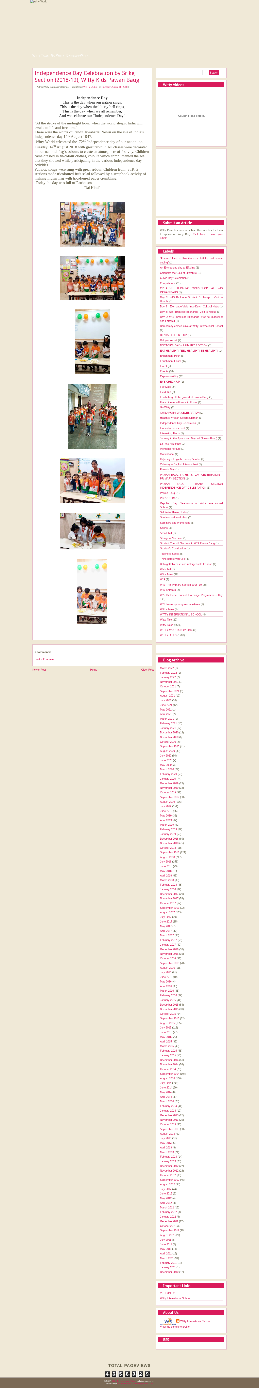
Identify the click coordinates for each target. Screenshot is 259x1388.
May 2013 (166, 1142)
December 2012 (169, 1166)
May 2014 (166, 1092)
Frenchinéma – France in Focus (179, 402)
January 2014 (168, 1110)
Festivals (166, 386)
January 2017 (168, 944)
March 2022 (167, 668)
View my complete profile (175, 1326)
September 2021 (169, 691)
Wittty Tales (167, 609)
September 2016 (169, 963)
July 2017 (165, 916)
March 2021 (167, 718)
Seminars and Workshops (175, 522)
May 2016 (166, 981)
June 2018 (166, 866)
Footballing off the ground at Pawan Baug (184, 397)
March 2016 (167, 990)
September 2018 (169, 852)
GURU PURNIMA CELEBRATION (180, 412)
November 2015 (169, 1009)
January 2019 (168, 834)
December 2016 (169, 949)
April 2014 (166, 1096)
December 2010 (169, 1271)
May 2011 (165, 1248)
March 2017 (167, 935)
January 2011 (168, 1267)
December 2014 (169, 1060)
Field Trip (166, 392)
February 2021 (168, 723)
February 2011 (168, 1262)
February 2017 (168, 940)
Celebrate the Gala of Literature (178, 272)
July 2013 (165, 1138)
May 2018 (166, 870)
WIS (163, 579)
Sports (164, 527)
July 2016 (165, 972)
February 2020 (168, 774)
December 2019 (169, 783)
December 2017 (169, 894)
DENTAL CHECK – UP (174, 335)
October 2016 (168, 958)
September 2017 (169, 907)
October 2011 (168, 1225)
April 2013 (166, 1147)
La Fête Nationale (171, 443)
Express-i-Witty (77, 55)
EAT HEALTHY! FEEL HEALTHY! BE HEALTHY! (189, 350)
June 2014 (166, 1087)
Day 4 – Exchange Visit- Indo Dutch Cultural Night (190, 306)
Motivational (167, 454)
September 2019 (169, 797)
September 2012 (169, 1179)
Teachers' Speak (170, 553)
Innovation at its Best (173, 428)
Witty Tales (40, 55)
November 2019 (169, 787)
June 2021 (166, 704)
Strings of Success (171, 538)
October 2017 (168, 903)
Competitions (168, 283)
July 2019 (165, 806)
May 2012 (166, 1198)
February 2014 (168, 1106)
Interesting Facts (170, 433)
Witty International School (175, 1298)
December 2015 (169, 1004)
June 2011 (166, 1244)
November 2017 (169, 898)
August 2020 (167, 750)
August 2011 (167, 1235)
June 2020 (166, 760)
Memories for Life (170, 448)
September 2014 (169, 1073)
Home (93, 669)
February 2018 (168, 884)
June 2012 (166, 1193)
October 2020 (168, 741)
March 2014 (167, 1101)
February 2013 (168, 1156)
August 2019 (167, 801)
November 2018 (169, 843)
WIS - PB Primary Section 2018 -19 (181, 584)
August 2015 (167, 1023)
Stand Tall (166, 533)
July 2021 (165, 700)
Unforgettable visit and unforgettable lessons (186, 564)
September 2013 (169, 1129)
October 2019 (168, 792)
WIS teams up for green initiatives (180, 604)
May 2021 (166, 709)
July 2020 (165, 755)
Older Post (147, 669)
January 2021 (168, 728)
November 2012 (169, 1170)
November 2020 (169, 737)
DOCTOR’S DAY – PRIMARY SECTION (184, 345)
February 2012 (168, 1212)
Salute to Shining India (173, 512)
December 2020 (169, 732)
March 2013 (167, 1152)
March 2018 (167, 880)
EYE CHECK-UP (170, 381)
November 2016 (169, 953)
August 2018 (167, 857)
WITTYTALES (90, 87)
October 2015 (168, 1013)
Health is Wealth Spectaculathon (179, 417)
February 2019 (168, 829)
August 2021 (167, 695)
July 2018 (165, 861)
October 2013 (168, 1124)
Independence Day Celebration (178, 423)
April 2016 (166, 986)
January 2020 (168, 778)
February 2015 (168, 1050)
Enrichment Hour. (170, 355)
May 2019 (166, 815)
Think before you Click (173, 558)
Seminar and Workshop (174, 517)
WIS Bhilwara (168, 589)
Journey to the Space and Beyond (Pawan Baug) (189, 438)
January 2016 (168, 1000)
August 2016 (167, 967)
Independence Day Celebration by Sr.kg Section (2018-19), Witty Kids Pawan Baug (87, 76)
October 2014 (168, 1069)
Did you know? (169, 340)
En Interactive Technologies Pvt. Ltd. (135, 1383)
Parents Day (167, 469)
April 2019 (166, 820)
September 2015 (169, 1018)
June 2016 (166, 976)
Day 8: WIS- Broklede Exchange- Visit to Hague (188, 311)
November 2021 (169, 681)
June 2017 (166, 921)
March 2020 (167, 769)
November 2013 (169, 1119)
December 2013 (169, 1115)
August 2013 (167, 1133)
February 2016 (168, 995)
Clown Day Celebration (173, 277)
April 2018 (166, 875)
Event (164, 366)
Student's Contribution (173, 548)
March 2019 (167, 824)
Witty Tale (166, 619)
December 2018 (169, 838)
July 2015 (165, 1027)
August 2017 (167, 912)
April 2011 (166, 1253)
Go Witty (57, 55)
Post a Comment (44, 659)
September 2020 (169, 746)
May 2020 (166, 764)
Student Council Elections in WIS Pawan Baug (187, 543)
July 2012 (165, 1189)
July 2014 (165, 1082)
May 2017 (166, 926)
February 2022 (168, 672)
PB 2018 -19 (167, 498)
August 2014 (167, 1078)
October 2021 (168, 686)
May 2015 (166, 1036)
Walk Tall (166, 569)
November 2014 (169, 1064)
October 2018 (168, 847)
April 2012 (166, 1202)
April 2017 (166, 930)
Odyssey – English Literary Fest (179, 464)
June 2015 (166, 1032)
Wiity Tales (167, 574)
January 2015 (168, 1055)
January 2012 (168, 1216)
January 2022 (168, 677)
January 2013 (168, 1161)
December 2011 (169, 1221)
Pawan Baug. (168, 492)
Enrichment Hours (171, 361)
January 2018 (168, 889)
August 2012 (167, 1184)
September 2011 (169, 1230)
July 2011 (165, 1239)
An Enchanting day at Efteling (178, 267)
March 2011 (167, 1258)
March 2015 (167, 1046)
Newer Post (39, 669)
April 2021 (166, 714)
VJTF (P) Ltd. (168, 1293)
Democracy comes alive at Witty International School (191, 325)
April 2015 (166, 1041)
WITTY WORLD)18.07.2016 (176, 629)
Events (164, 371)
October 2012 (168, 1175)
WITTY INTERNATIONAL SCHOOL (181, 614)
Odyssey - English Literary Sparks (180, 459)
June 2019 (166, 810)
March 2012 (167, 1207)
